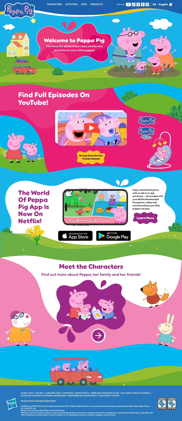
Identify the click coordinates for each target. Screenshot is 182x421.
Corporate (67, 393)
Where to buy (27, 393)
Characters (54, 4)
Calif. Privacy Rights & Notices (135, 393)
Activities (71, 4)
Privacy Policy (82, 393)
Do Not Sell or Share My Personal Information (43, 395)
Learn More (145, 218)
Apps (84, 4)
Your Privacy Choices (109, 395)
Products (96, 4)
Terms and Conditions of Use (105, 393)
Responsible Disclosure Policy (82, 395)
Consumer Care (52, 393)
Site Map (39, 393)
